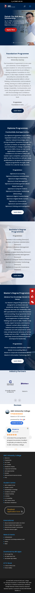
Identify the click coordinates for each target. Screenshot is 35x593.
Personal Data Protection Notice (13, 475)
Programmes (8, 460)
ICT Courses (8, 464)
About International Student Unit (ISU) (15, 523)
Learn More (17, 111)
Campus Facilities (9, 494)
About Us (7, 458)
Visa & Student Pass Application (13, 525)
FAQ (6, 477)
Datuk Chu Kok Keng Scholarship (14, 17)
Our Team (7, 462)
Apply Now (11, 30)
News (6, 543)
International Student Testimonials (14, 527)
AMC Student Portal (10, 485)
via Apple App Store (10, 556)
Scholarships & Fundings (11, 489)
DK (13, 429)
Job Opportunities (9, 471)
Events (6, 541)
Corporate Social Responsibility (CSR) (14, 539)
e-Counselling (8, 498)
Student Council (9, 487)
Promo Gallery (8, 568)
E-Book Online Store (10, 565)
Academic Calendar (10, 491)
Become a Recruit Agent (11, 529)
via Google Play (9, 554)
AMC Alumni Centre (10, 500)
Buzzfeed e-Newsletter (11, 502)
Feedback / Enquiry (10, 466)
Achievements (8, 537)
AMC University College (20, 411)
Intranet (7, 473)
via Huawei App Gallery (11, 558)
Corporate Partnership (10, 468)
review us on (16, 423)
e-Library (7, 496)
